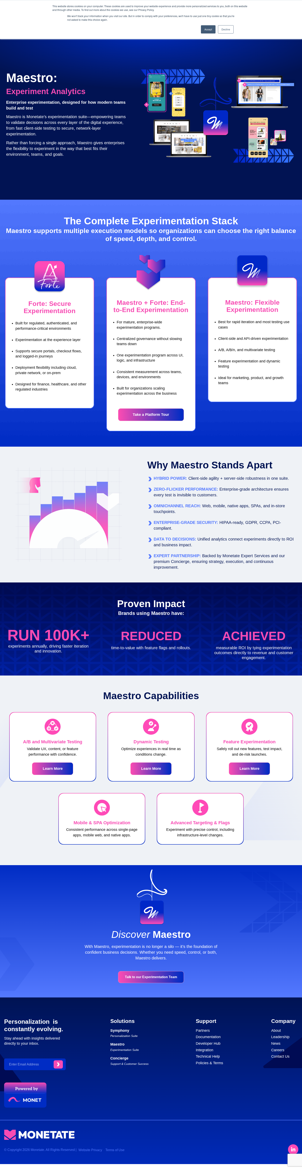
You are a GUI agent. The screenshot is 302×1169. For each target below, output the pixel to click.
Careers (277, 1050)
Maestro (117, 1044)
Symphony (119, 1030)
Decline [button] (225, 29)
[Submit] (58, 1064)
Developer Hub (208, 1043)
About (276, 1030)
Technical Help (208, 1056)
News (275, 1043)
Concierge (119, 1058)
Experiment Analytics (45, 91)
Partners (203, 1030)
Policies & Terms (209, 1063)
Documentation (208, 1037)
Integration (204, 1050)
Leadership (280, 1037)
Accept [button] (208, 29)
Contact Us (280, 1056)
